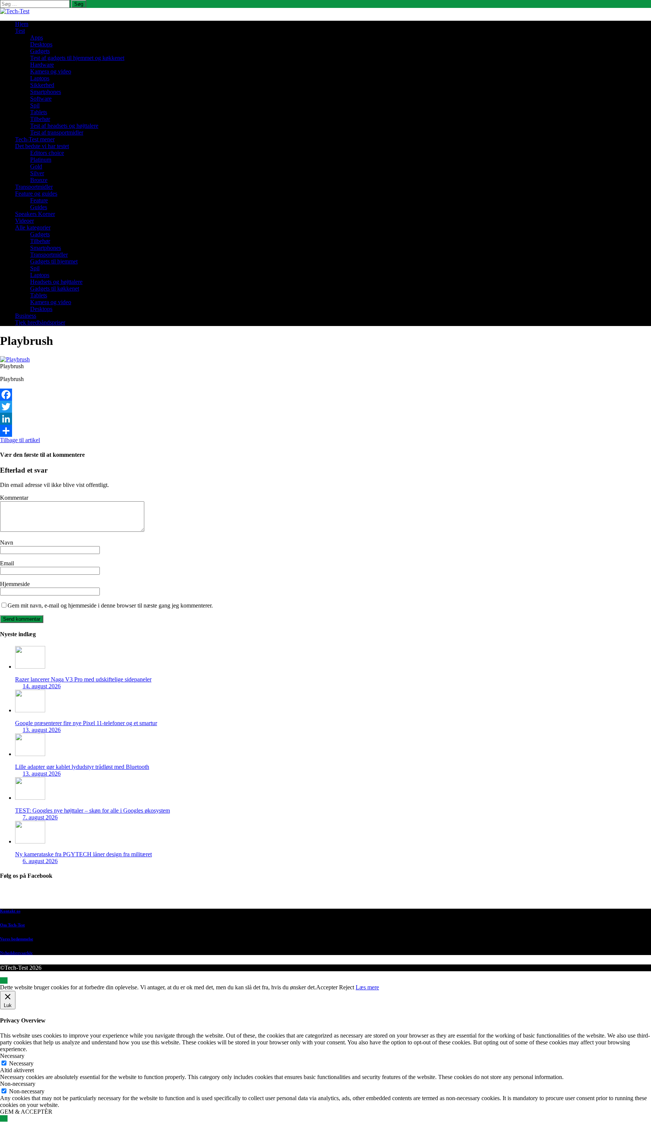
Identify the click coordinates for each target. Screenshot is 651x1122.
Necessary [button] (12, 1056)
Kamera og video (50, 71)
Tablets (38, 112)
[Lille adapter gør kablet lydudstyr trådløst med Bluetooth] (30, 754)
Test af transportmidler (56, 132)
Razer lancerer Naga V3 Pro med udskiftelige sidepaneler (83, 679)
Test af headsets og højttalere (64, 125)
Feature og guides (36, 193)
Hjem (21, 24)
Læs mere (367, 987)
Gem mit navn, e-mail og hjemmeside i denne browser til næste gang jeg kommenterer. (110, 605)
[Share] (325, 431)
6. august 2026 (40, 861)
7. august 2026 (40, 817)
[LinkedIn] (325, 419)
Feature (39, 200)
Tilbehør (40, 119)
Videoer (24, 220)
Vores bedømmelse (16, 939)
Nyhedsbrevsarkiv (16, 953)
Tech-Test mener (35, 139)
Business (25, 315)
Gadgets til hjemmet (54, 261)
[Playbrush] (15, 359)
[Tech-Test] (14, 11)
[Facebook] (325, 395)
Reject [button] (346, 987)
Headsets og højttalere (56, 282)
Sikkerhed (42, 85)
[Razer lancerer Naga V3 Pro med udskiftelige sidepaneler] (30, 666)
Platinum (40, 159)
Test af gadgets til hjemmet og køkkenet (77, 58)
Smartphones (45, 92)
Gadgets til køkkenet (54, 288)
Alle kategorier (32, 227)
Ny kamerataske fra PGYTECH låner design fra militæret (83, 854)
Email (7, 563)
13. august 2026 (42, 730)
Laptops (39, 78)
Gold (36, 166)
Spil (35, 105)
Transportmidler (34, 187)
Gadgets (40, 51)
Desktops (41, 44)
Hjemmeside (15, 584)
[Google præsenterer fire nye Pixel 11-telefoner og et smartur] (30, 710)
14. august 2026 (42, 686)
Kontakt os (10, 911)
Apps (36, 37)
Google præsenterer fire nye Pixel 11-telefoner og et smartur (86, 723)
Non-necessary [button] (17, 1084)
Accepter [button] (327, 987)
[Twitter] (325, 407)
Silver (37, 173)
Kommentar (14, 497)
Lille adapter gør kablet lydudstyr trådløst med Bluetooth (82, 767)
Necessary (21, 1063)
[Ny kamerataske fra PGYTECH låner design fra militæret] (30, 841)
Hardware (42, 64)
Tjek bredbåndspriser (40, 322)
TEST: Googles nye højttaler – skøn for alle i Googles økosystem (92, 810)
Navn (6, 542)
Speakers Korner (35, 214)
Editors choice (47, 153)
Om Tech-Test (12, 925)
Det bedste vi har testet (42, 146)
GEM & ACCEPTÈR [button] (26, 1111)
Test (20, 31)
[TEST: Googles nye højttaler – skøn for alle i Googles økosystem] (30, 797)
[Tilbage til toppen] (4, 980)
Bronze (38, 180)
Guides (38, 207)
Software (41, 98)
